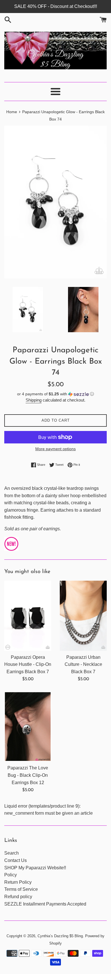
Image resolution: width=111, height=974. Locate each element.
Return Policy (18, 882)
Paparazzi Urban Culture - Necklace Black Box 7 (83, 664)
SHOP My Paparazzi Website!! (35, 867)
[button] (55, 394)
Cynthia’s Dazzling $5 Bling (60, 936)
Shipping (34, 400)
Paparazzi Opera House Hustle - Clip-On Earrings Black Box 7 (27, 664)
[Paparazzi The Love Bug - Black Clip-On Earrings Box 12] (27, 727)
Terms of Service (21, 889)
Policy (10, 874)
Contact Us (15, 860)
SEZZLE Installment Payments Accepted (45, 904)
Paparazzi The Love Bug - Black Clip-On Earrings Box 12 (27, 775)
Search (11, 853)
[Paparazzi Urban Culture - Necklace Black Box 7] (83, 616)
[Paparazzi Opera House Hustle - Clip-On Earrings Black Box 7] (27, 616)
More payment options (55, 449)
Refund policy (18, 896)
